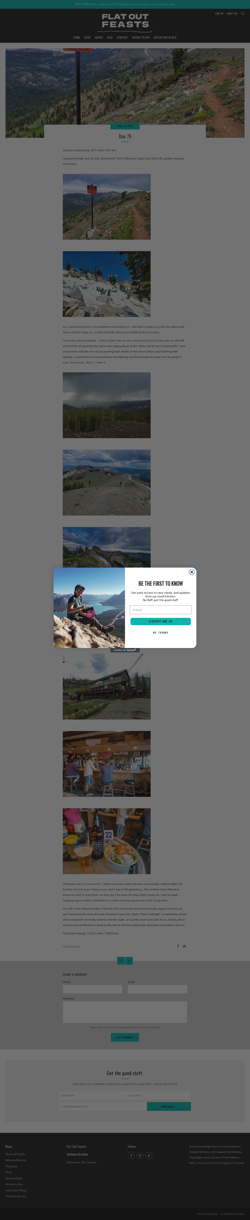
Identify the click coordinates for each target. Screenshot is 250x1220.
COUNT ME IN (160, 621)
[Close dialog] (192, 572)
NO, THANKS (160, 632)
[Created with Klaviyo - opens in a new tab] (125, 650)
